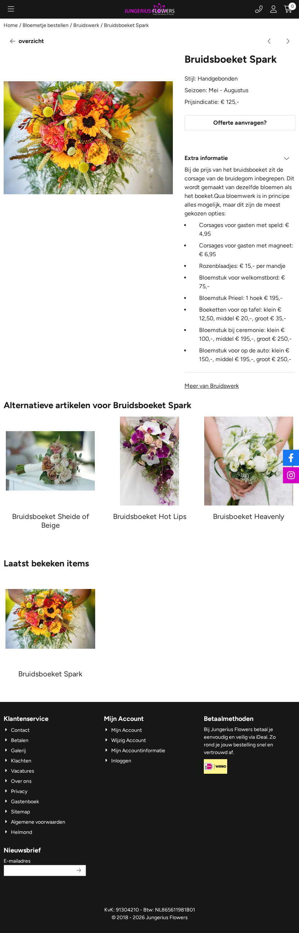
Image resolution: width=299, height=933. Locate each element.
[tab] (240, 158)
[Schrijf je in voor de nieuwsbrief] (79, 870)
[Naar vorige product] (269, 41)
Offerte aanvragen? (240, 122)
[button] (11, 9)
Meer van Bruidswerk (212, 385)
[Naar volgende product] (287, 41)
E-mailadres (45, 861)
